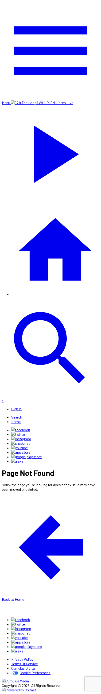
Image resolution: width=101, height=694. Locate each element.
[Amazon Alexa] (17, 461)
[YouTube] (19, 447)
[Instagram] (21, 438)
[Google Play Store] (26, 456)
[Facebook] (20, 429)
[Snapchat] (20, 443)
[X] (18, 434)
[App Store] (20, 452)
